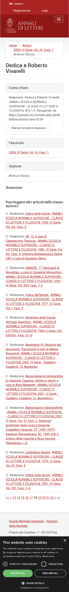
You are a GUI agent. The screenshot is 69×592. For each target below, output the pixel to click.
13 (14, 498)
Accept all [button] (18, 573)
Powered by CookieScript (34, 587)
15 (22, 498)
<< (7, 498)
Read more (48, 556)
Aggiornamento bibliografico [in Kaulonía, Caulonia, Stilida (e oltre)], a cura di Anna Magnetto (34, 380)
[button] (34, 583)
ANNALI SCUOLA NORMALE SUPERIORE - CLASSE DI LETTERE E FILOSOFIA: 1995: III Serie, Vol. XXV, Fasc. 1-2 (34, 281)
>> (58, 498)
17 (31, 498)
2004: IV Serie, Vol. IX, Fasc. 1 (33, 50)
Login (44, 10)
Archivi (26, 45)
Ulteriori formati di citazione (28, 128)
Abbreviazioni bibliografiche (44, 408)
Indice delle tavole (38, 213)
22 (52, 498)
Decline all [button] (50, 573)
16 (27, 498)
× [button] (64, 540)
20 (43, 498)
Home (13, 45)
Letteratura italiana (38, 452)
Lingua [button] (17, 3)
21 (48, 498)
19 (39, 498)
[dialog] (34, 564)
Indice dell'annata (37, 295)
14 (18, 498)
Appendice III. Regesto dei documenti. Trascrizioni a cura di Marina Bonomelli (33, 349)
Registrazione (21, 10)
